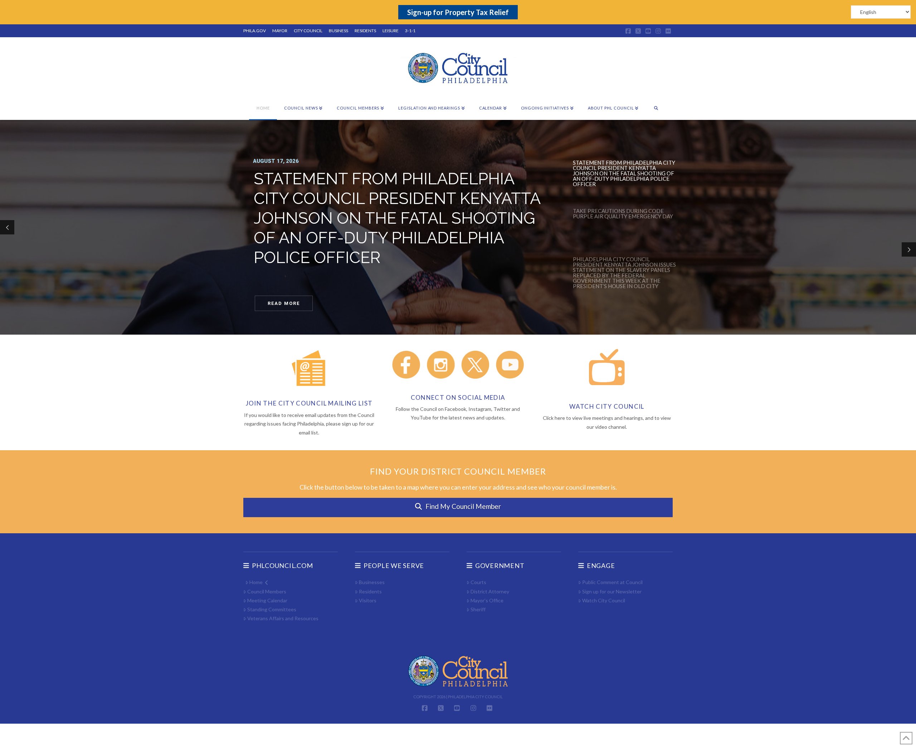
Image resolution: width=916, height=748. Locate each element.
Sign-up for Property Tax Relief (458, 12)
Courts (478, 582)
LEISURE (391, 30)
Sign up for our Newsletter (612, 591)
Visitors (367, 600)
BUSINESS (338, 30)
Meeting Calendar (267, 600)
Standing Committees (271, 609)
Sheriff (478, 609)
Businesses (372, 582)
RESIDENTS (365, 30)
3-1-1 (410, 30)
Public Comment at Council (612, 582)
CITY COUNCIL (308, 30)
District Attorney (490, 591)
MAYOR (279, 30)
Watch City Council (603, 600)
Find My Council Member (463, 506)
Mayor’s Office (487, 600)
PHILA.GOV (254, 30)
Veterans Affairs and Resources (282, 618)
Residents (370, 591)
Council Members (266, 591)
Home (256, 582)
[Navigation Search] (656, 108)
